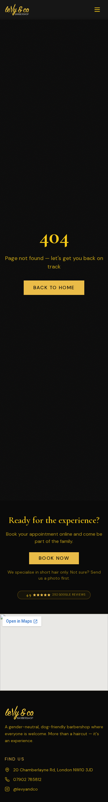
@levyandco (25, 789)
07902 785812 (27, 779)
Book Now (54, 558)
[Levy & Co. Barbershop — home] (17, 10)
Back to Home (54, 287)
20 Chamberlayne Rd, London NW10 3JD (53, 770)
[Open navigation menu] (97, 10)
